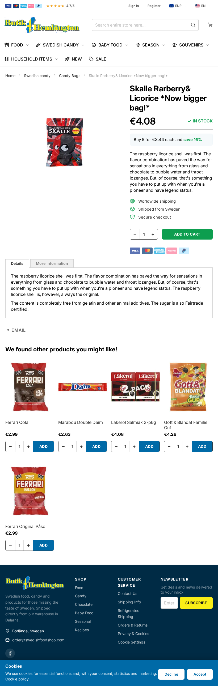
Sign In (133, 6)
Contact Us (127, 593)
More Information (52, 263)
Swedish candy (38, 75)
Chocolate (84, 604)
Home (10, 75)
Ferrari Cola (16, 422)
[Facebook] (10, 653)
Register (154, 6)
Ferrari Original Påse (25, 526)
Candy (80, 596)
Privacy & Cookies (133, 633)
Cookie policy (17, 679)
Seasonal (83, 621)
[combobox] (145, 25)
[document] (109, 673)
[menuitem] (16, 45)
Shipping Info (129, 602)
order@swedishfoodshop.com (38, 640)
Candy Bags (70, 75)
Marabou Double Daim (80, 422)
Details (17, 263)
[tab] (17, 263)
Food (79, 587)
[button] (178, 6)
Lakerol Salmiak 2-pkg (133, 422)
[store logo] (42, 25)
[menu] (109, 52)
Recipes (82, 630)
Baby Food (84, 613)
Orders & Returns (133, 625)
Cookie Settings (131, 642)
